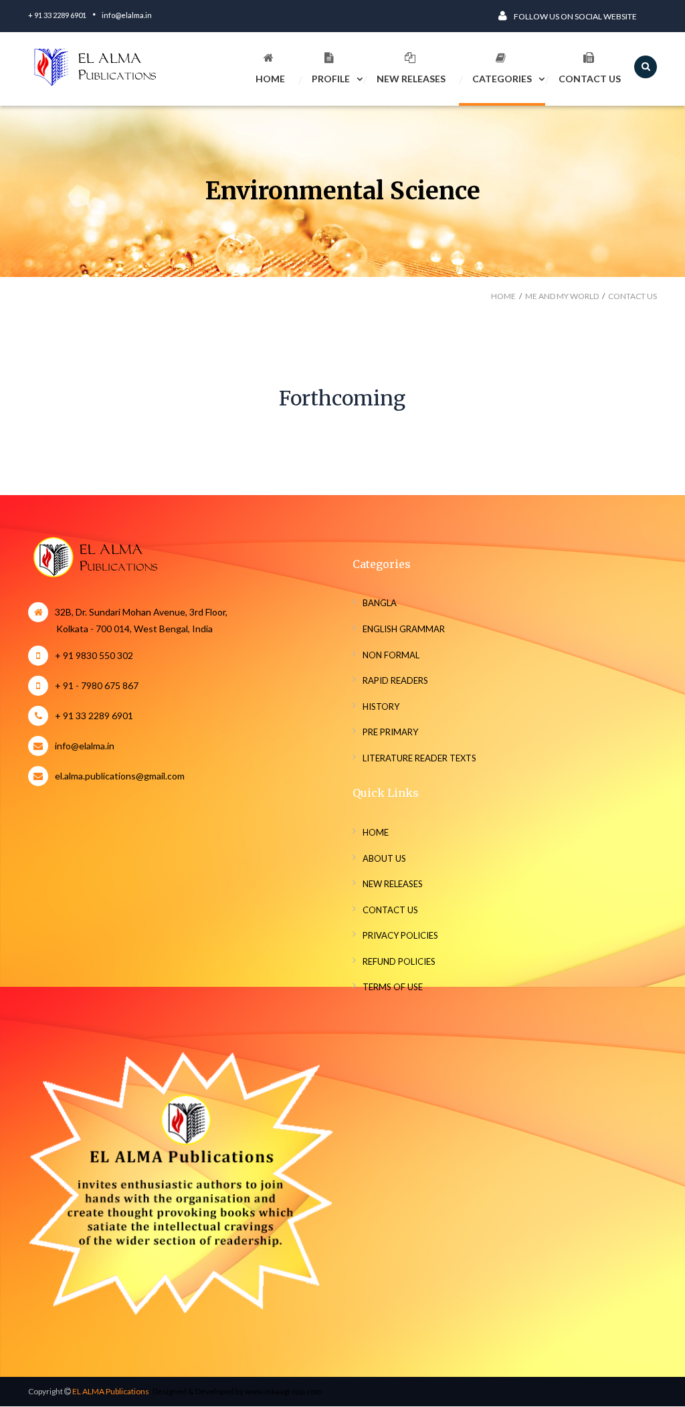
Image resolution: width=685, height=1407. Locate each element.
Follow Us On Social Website (575, 16)
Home (270, 78)
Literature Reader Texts (419, 758)
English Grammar (404, 629)
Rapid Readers (395, 680)
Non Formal (391, 655)
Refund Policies (399, 961)
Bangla (380, 602)
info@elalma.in (127, 15)
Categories (502, 78)
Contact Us (590, 78)
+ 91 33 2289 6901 (57, 15)
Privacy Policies (400, 935)
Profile (331, 78)
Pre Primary (390, 732)
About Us (384, 858)
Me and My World (562, 296)
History (381, 706)
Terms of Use (393, 986)
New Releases (411, 78)
